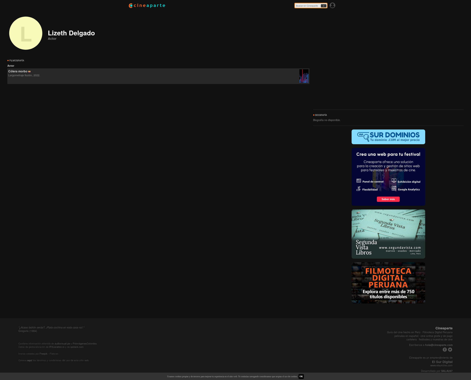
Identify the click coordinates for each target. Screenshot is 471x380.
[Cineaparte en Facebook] (444, 349)
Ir (323, 6)
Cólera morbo (17, 71)
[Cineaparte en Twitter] (450, 349)
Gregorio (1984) (27, 331)
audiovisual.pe (62, 343)
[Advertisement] (158, 117)
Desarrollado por (437, 371)
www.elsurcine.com (441, 365)
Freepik (43, 353)
